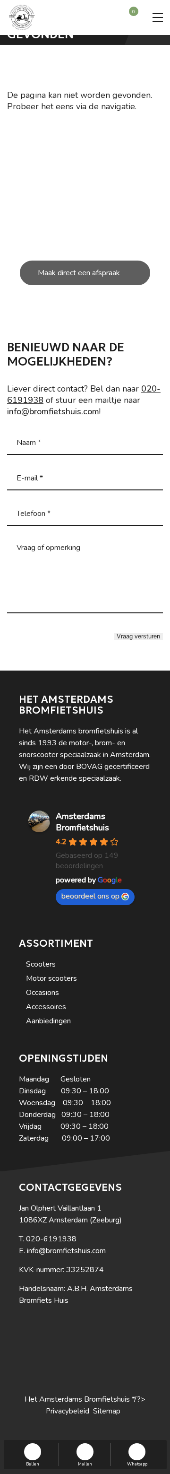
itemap (109, 1411)
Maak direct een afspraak (79, 273)
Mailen (85, 1463)
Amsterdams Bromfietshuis (82, 822)
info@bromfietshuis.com (53, 411)
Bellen (32, 1463)
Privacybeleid (67, 1411)
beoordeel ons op (90, 896)
